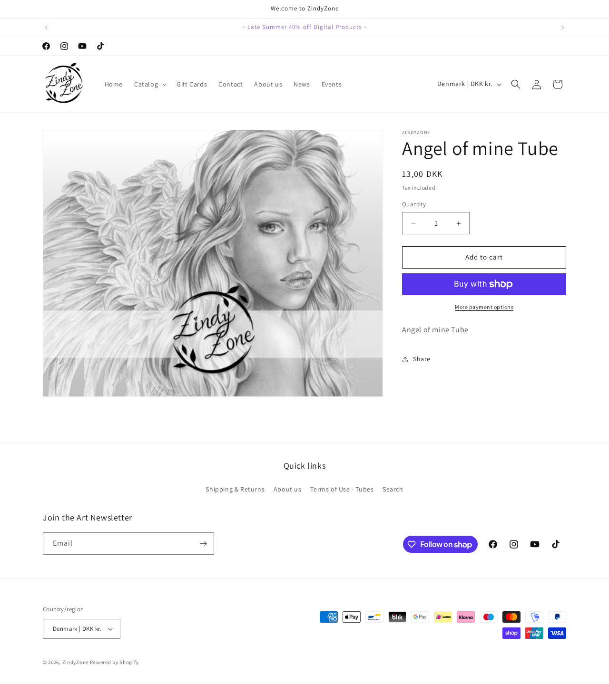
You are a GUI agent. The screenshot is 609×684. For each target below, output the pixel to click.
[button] (149, 84)
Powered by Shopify (114, 662)
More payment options (484, 306)
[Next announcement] (562, 28)
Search (393, 489)
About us (288, 489)
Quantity (414, 205)
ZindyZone (75, 662)
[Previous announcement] (46, 28)
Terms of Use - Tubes (341, 489)
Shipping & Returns (235, 489)
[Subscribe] (203, 543)
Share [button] (422, 359)
